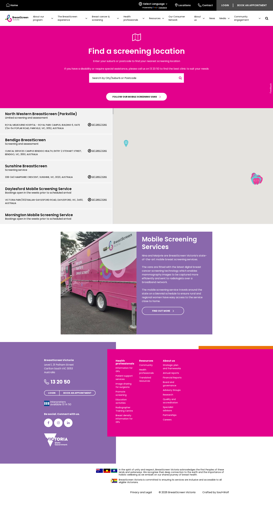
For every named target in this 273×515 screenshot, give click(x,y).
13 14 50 (66, 404)
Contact (207, 5)
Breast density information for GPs (124, 419)
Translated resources (145, 379)
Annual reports (171, 373)
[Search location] (180, 78)
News (212, 18)
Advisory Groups (172, 390)
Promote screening (121, 393)
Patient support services (124, 377)
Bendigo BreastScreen (25, 140)
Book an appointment (252, 5)
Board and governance (169, 384)
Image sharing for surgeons (123, 385)
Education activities (121, 401)
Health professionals (125, 362)
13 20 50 (60, 381)
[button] (43, 18)
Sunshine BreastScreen (26, 166)
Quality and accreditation (170, 401)
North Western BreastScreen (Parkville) (41, 113)
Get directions (99, 124)
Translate (162, 7)
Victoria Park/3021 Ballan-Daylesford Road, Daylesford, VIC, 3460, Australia (44, 201)
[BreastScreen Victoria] (15, 18)
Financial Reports (172, 377)
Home (14, 5)
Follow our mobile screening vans (134, 96)
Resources (146, 361)
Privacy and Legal (141, 492)
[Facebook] (48, 423)
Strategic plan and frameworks (172, 367)
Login (225, 5)
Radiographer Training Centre (124, 409)
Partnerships (169, 415)
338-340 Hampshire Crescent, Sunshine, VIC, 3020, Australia (39, 177)
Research (168, 394)
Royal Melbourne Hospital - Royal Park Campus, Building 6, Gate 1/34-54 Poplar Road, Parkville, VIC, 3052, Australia (42, 126)
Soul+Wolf (223, 492)
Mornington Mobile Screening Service (39, 215)
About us (169, 361)
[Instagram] (58, 423)
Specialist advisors (168, 409)
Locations (184, 5)
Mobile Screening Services (169, 243)
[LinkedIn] (68, 423)
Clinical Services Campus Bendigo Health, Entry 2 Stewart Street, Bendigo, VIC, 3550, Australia (43, 152)
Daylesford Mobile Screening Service (38, 188)
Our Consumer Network (177, 18)
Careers (167, 419)
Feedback (270, 88)
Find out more (161, 310)
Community (146, 365)
